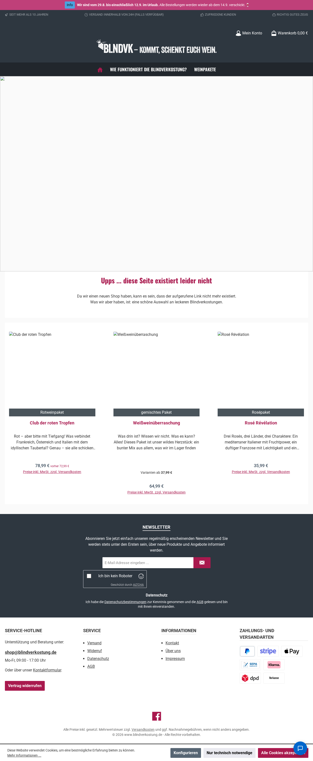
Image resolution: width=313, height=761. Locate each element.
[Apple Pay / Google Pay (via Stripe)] (291, 651)
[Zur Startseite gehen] (156, 47)
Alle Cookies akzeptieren (283, 753)
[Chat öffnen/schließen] (300, 748)
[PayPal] (247, 651)
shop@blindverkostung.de (30, 652)
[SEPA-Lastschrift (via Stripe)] (250, 664)
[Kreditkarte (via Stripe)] (268, 651)
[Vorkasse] (274, 678)
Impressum (175, 658)
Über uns (173, 650)
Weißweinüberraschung (156, 422)
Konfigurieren (186, 753)
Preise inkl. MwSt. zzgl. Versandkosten (52, 472)
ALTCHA (138, 584)
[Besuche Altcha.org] (141, 576)
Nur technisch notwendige (229, 753)
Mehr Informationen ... (24, 755)
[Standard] (250, 678)
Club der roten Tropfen (52, 422)
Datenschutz (98, 658)
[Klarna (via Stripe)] (274, 664)
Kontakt (172, 643)
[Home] (100, 69)
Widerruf (94, 650)
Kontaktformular (47, 670)
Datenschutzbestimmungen (125, 602)
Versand (94, 643)
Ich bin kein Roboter (115, 576)
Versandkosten (143, 729)
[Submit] (202, 562)
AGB (200, 602)
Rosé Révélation (261, 422)
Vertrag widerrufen (25, 685)
